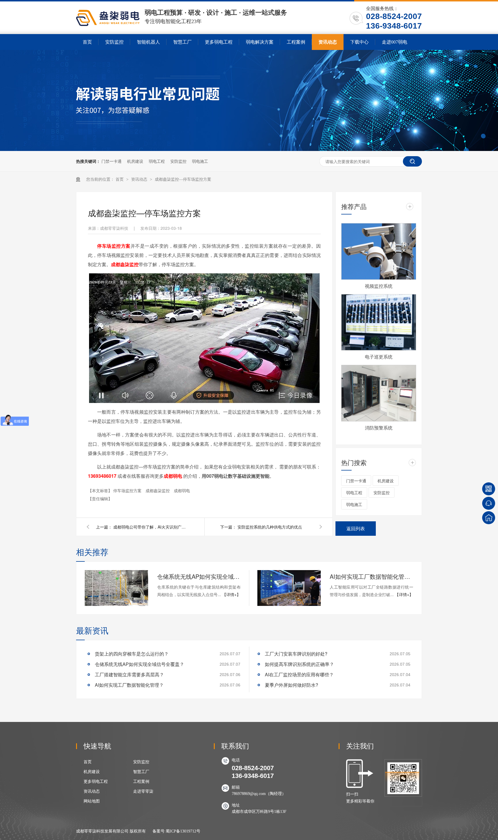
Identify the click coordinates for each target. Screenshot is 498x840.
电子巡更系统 (379, 356)
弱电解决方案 (259, 42)
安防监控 (114, 42)
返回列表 (355, 528)
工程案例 (296, 42)
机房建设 (135, 161)
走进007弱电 (394, 42)
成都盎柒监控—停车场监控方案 (183, 179)
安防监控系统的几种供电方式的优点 (269, 527)
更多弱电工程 (219, 42)
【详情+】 (231, 594)
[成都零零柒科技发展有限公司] (107, 25)
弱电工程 (157, 161)
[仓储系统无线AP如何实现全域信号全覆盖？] (116, 588)
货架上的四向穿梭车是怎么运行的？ (132, 653)
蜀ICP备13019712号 (183, 831)
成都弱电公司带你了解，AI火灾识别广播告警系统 (150, 527)
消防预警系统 (379, 427)
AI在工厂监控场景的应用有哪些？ (299, 674)
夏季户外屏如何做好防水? (291, 685)
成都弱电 (182, 490)
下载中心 (359, 42)
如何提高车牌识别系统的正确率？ (299, 664)
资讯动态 (327, 42)
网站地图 (92, 801)
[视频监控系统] (379, 251)
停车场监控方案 (128, 490)
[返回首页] (488, 517)
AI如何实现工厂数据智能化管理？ (371, 576)
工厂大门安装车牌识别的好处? (296, 653)
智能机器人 (148, 42)
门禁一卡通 (111, 161)
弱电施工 (200, 161)
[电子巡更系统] (379, 322)
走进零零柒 (143, 791)
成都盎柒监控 (158, 490)
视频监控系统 (379, 286)
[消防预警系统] (379, 393)
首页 (87, 42)
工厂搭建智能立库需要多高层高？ (129, 674)
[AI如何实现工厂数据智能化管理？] (289, 588)
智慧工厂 (182, 42)
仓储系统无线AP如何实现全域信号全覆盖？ (199, 576)
